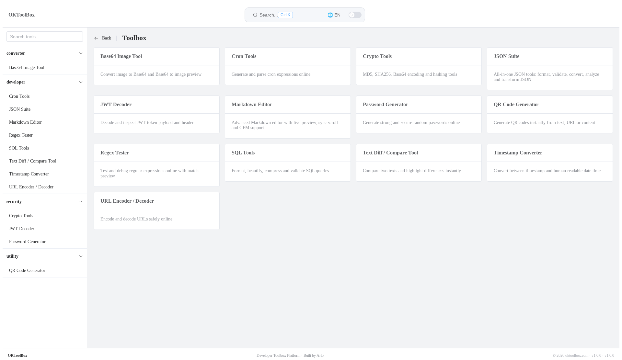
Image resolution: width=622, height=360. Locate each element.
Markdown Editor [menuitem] (25, 122)
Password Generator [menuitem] (27, 241)
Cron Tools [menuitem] (19, 96)
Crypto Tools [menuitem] (21, 215)
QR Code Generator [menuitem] (27, 270)
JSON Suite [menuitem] (19, 109)
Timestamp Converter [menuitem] (29, 174)
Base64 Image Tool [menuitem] (26, 67)
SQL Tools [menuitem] (19, 148)
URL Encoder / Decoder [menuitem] (31, 187)
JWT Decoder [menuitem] (21, 228)
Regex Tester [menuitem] (21, 135)
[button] (334, 15)
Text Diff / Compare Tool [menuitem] (32, 161)
